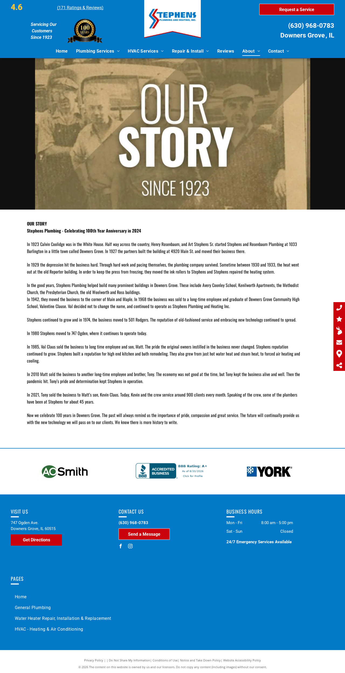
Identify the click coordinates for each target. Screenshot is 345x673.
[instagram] (130, 546)
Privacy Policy (93, 660)
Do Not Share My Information (129, 660)
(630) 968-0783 (311, 25)
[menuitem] (62, 51)
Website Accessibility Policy (242, 660)
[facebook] (120, 546)
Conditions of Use (165, 660)
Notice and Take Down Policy (200, 660)
